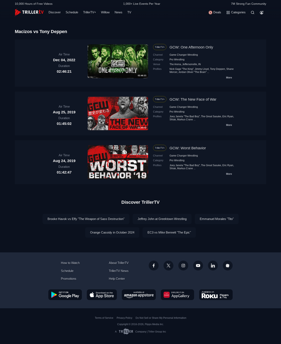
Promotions (68, 278)
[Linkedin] (213, 265)
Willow (105, 12)
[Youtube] (198, 265)
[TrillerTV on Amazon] (139, 294)
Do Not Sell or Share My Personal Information (161, 317)
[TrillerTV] (29, 12)
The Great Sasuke (211, 116)
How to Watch (70, 263)
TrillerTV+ (89, 12)
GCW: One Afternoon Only (191, 47)
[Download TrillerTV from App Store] (102, 294)
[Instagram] (183, 265)
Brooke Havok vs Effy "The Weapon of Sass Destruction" (86, 219)
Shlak (173, 119)
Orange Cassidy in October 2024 (112, 232)
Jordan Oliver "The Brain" (192, 72)
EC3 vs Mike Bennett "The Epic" (169, 232)
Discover (55, 12)
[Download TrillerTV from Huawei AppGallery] (177, 294)
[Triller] (228, 265)
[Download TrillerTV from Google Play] (65, 294)
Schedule (72, 12)
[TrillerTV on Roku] (216, 294)
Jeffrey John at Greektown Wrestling (162, 219)
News (118, 12)
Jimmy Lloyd (202, 69)
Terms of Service (104, 317)
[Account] (261, 12)
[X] (168, 265)
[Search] (252, 12)
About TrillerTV (119, 263)
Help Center (117, 278)
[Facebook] (154, 265)
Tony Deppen (217, 69)
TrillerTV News (119, 271)
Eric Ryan (227, 116)
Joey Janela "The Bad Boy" (185, 116)
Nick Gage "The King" (182, 69)
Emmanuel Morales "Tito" (217, 219)
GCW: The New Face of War (193, 99)
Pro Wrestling (177, 59)
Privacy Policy (124, 317)
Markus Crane (185, 119)
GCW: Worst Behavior (188, 148)
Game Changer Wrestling (184, 54)
